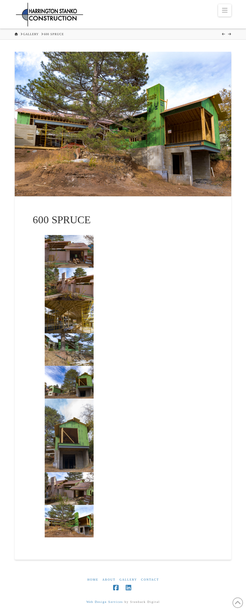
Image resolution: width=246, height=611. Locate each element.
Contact (150, 579)
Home (92, 579)
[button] (224, 10)
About (109, 579)
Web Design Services (104, 601)
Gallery (128, 579)
